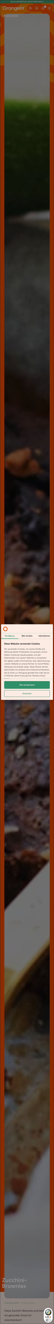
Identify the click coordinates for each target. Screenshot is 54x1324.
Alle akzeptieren (27, 685)
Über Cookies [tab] (27, 636)
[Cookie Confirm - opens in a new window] (5, 629)
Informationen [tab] (44, 636)
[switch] (48, 1320)
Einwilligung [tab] (9, 636)
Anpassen (27, 693)
